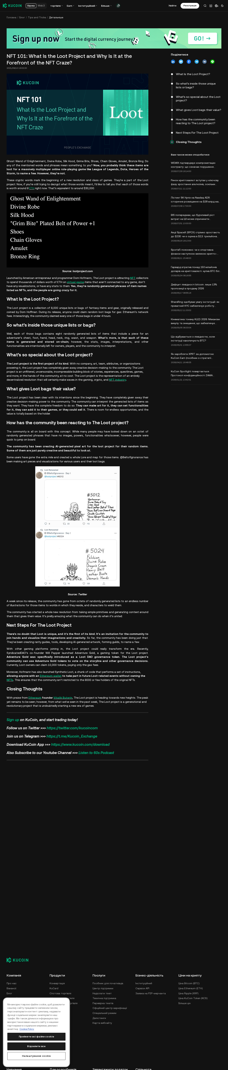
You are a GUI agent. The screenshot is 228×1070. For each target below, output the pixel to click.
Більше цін (184, 1003)
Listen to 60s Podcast (96, 753)
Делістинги (99, 1018)
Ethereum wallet (51, 675)
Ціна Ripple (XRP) (188, 993)
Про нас (11, 983)
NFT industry (117, 379)
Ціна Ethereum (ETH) (190, 988)
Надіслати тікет (102, 993)
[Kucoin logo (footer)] (19, 960)
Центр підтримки (103, 988)
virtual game (75, 282)
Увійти (172, 5)
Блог (22, 17)
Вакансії (11, 988)
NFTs (10, 679)
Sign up (13, 720)
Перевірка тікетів (103, 1003)
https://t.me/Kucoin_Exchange (72, 736)
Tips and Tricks (37, 17)
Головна (11, 17)
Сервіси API (142, 988)
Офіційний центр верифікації (110, 1008)
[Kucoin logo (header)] (12, 5)
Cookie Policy (27, 1029)
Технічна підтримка (104, 998)
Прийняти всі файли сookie (36, 1036)
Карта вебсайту (102, 1022)
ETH (31, 188)
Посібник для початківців (108, 983)
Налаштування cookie (36, 1056)
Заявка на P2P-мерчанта (150, 993)
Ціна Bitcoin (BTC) (189, 983)
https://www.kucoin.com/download (80, 744)
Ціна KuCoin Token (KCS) (193, 998)
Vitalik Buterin (63, 697)
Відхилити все (36, 1046)
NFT (132, 277)
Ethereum (34, 697)
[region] (36, 1032)
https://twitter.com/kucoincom (72, 728)
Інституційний (143, 983)
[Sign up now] (114, 38)
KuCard (54, 988)
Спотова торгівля (60, 993)
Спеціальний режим (104, 1013)
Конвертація (57, 983)
